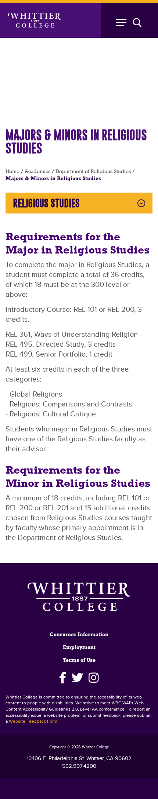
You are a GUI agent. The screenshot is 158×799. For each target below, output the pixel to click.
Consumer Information (79, 635)
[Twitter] (77, 678)
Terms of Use (79, 660)
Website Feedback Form (33, 721)
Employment (79, 647)
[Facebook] (62, 678)
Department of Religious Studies (93, 172)
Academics (37, 172)
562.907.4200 (79, 766)
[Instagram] (94, 678)
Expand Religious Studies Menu (141, 203)
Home (12, 172)
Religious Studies (46, 203)
